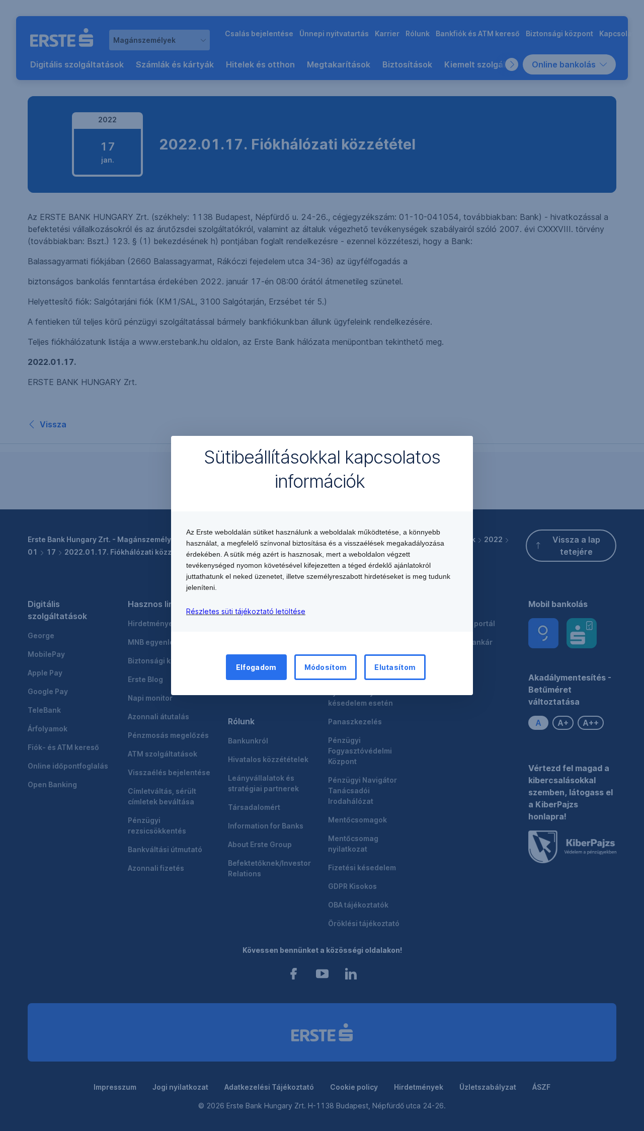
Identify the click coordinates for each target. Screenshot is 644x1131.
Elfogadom (256, 667)
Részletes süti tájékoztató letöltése (245, 611)
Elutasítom (395, 667)
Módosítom (325, 667)
